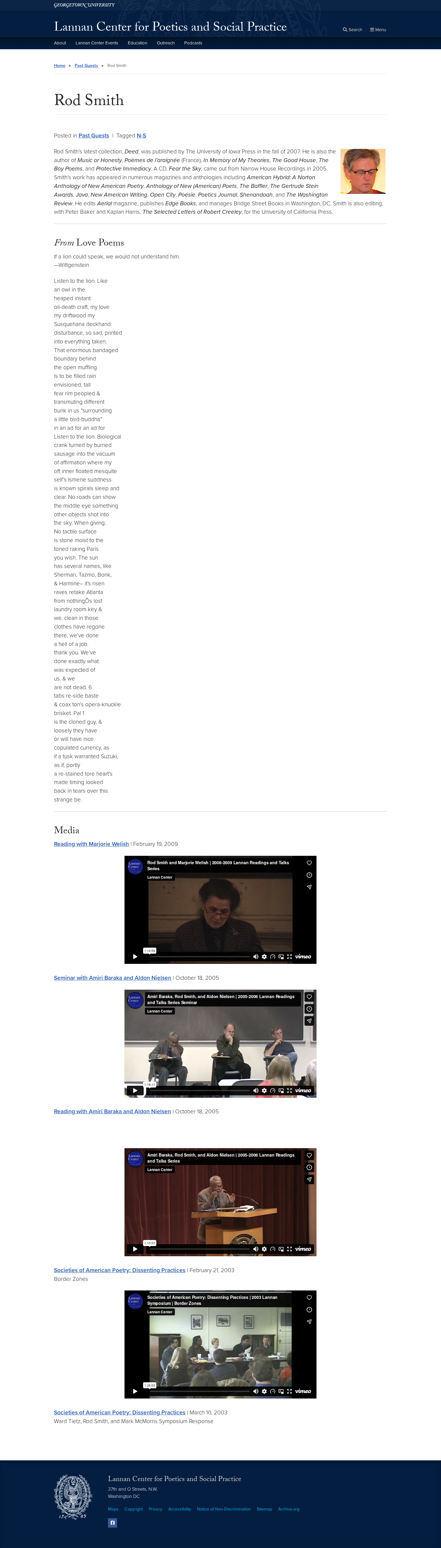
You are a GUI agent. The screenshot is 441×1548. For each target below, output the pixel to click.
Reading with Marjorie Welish (91, 843)
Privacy (155, 1509)
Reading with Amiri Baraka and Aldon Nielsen (112, 1111)
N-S (141, 135)
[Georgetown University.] (84, 5)
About (60, 43)
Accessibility (179, 1509)
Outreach (166, 43)
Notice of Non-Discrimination (224, 1509)
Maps (113, 1509)
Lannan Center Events (97, 43)
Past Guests (86, 65)
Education (137, 43)
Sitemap (264, 1509)
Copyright (133, 1509)
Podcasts (193, 43)
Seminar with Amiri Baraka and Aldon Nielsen (112, 977)
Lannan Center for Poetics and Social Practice (170, 28)
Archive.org (288, 1509)
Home (59, 65)
